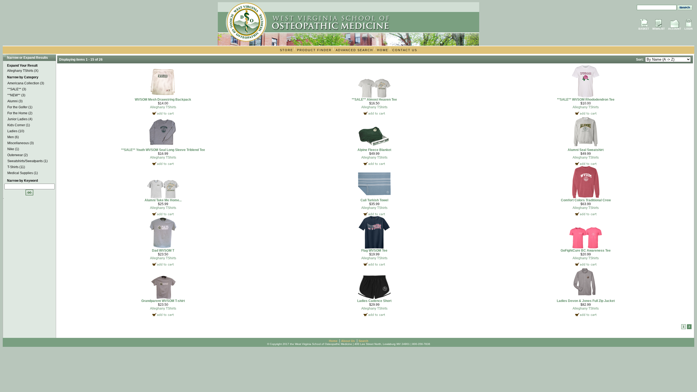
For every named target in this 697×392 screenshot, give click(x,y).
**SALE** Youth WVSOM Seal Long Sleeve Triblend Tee (163, 150)
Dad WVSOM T (163, 250)
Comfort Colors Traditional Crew (586, 200)
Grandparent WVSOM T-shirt (163, 301)
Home (382, 50)
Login (688, 28)
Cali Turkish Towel (374, 200)
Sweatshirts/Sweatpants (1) (27, 161)
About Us (348, 340)
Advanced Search (354, 50)
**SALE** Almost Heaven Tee (374, 99)
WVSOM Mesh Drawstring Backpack (163, 99)
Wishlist (658, 28)
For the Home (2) (19, 113)
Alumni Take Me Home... (163, 200)
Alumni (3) (15, 101)
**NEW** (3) (16, 95)
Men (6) (13, 137)
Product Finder (314, 50)
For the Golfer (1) (19, 107)
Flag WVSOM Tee (374, 250)
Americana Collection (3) (25, 83)
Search (363, 340)
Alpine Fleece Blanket (374, 150)
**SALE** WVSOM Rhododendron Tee (586, 99)
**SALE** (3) (16, 89)
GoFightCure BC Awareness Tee (586, 250)
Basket (643, 28)
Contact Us (404, 50)
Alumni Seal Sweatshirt (586, 150)
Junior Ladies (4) (19, 119)
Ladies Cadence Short (374, 301)
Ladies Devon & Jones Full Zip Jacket (586, 301)
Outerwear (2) (17, 155)
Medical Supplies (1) (22, 173)
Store (286, 50)
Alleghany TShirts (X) (22, 71)
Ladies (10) (15, 131)
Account (674, 28)
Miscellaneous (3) (20, 143)
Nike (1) (13, 149)
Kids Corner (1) (18, 125)
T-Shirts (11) (16, 167)
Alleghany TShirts (163, 107)
